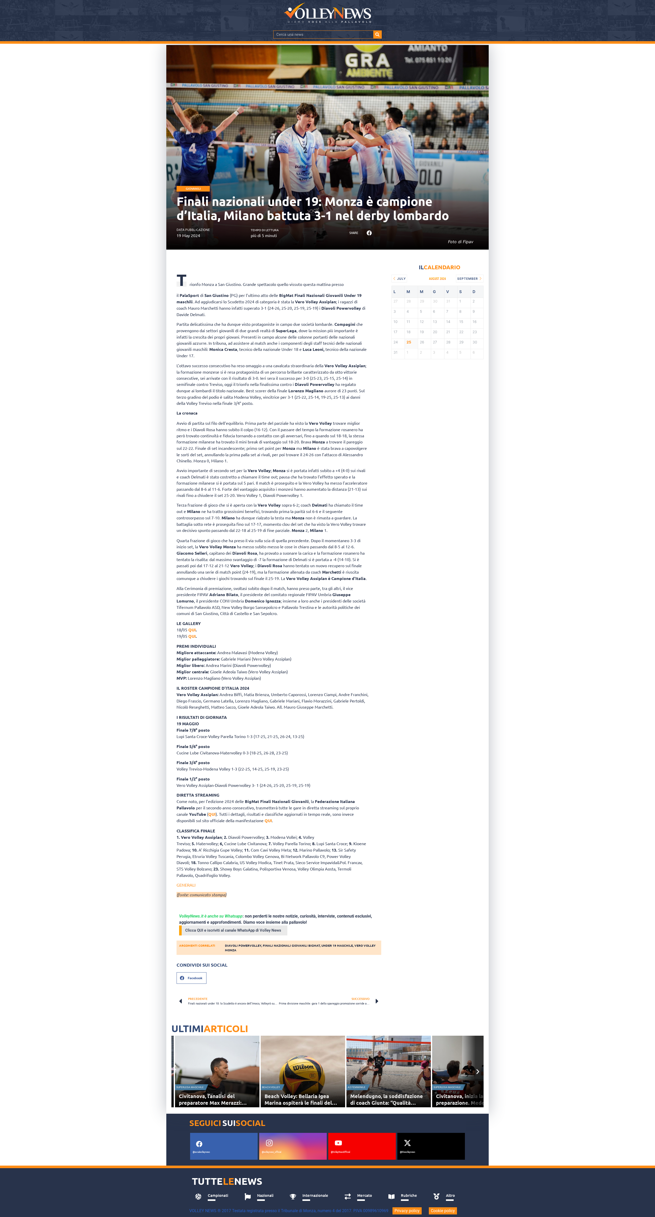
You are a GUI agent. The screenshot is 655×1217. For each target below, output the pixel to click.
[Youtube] (338, 1142)
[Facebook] (199, 1143)
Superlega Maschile (190, 1087)
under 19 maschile (337, 945)
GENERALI (186, 884)
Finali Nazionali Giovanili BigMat (291, 945)
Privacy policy (407, 1210)
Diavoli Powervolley (243, 945)
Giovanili (193, 188)
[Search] (377, 34)
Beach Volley (271, 1087)
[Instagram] (269, 1142)
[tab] (214, 1197)
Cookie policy (443, 1210)
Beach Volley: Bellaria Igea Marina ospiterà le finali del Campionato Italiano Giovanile (301, 1103)
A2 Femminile (356, 1087)
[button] (369, 233)
